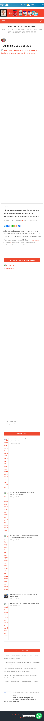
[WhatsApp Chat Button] (39, 716)
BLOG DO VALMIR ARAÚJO (22, 26)
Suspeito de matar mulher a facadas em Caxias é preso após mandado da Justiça (21, 657)
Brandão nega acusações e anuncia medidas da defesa (24, 603)
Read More (35, 240)
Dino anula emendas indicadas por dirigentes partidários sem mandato (22, 663)
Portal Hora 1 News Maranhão (12, 220)
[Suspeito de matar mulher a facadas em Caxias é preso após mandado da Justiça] (3, 40)
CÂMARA (6, 242)
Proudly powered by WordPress (12, 715)
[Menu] (3, 21)
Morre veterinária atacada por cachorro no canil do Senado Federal (20, 676)
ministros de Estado (18, 242)
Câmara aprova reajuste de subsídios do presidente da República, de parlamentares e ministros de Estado (21, 213)
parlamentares (30, 242)
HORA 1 (5, 207)
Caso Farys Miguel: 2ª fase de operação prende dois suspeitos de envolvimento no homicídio (20, 670)
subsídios (23, 245)
